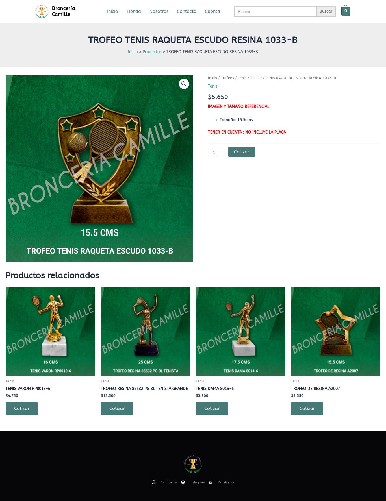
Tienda (134, 11)
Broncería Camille (63, 11)
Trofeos (227, 78)
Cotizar (241, 151)
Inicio (112, 11)
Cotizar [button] (21, 408)
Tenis (242, 78)
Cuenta (212, 11)
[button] (184, 84)
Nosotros (158, 11)
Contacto (186, 11)
